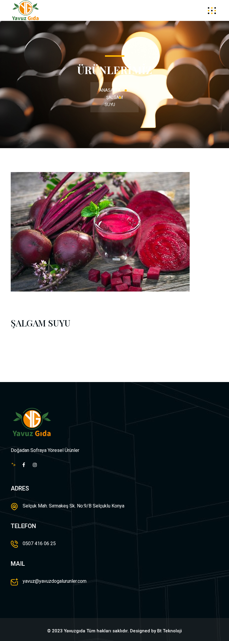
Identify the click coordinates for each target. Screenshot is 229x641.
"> (14, 465)
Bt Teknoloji (169, 631)
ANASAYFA (110, 90)
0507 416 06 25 (39, 543)
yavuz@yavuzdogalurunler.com (54, 581)
